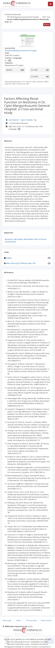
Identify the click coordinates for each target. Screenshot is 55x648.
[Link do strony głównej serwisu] (16, 4)
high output (18, 239)
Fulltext (9, 258)
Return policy (46, 620)
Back (47, 24)
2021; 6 (46, 17)
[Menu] (50, 4)
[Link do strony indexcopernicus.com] (28, 631)
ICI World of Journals (13, 14)
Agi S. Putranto (27, 120)
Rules (18, 620)
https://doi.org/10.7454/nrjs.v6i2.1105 (21, 263)
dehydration (28, 239)
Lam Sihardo (14, 120)
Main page (7, 620)
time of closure (40, 239)
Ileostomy (9, 239)
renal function (10, 241)
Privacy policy (31, 620)
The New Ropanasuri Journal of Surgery (23, 17)
